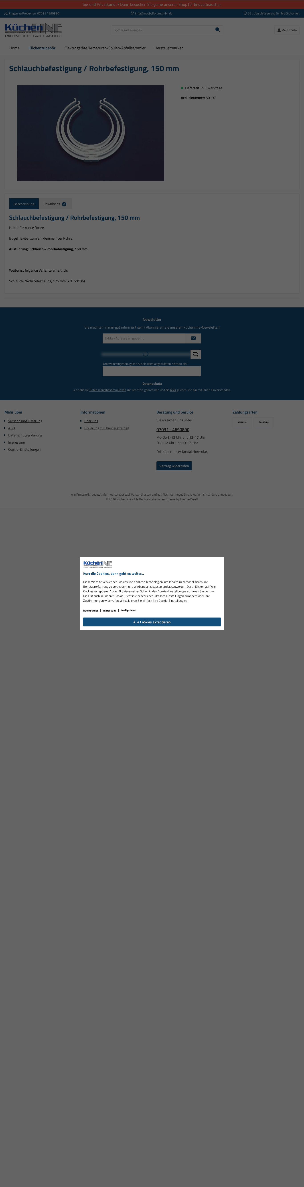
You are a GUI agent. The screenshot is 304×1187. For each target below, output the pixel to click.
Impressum (109, 610)
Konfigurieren (128, 610)
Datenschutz (90, 610)
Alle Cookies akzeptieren (152, 622)
